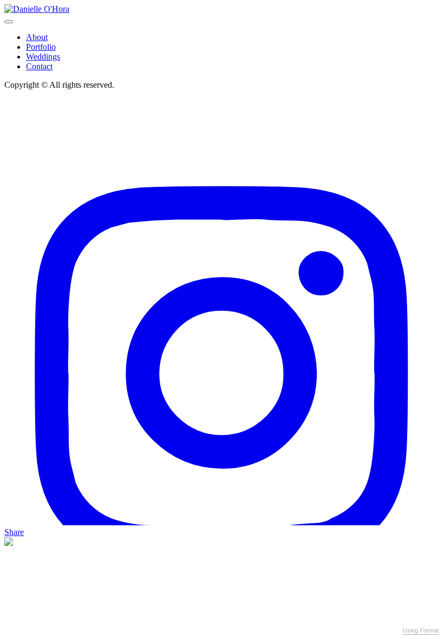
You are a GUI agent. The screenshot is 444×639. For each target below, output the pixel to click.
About (37, 37)
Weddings (43, 56)
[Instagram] (222, 522)
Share (14, 532)
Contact (39, 66)
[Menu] (8, 21)
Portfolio (41, 46)
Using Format (421, 630)
